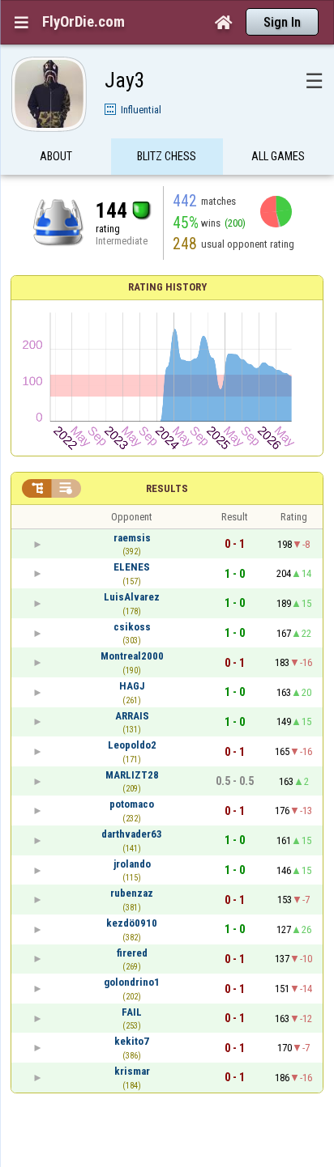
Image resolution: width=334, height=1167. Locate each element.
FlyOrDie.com (83, 22)
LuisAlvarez (132, 597)
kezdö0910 (131, 923)
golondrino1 (132, 982)
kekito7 (131, 1041)
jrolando (132, 864)
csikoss (132, 627)
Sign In (282, 22)
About (56, 156)
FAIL (132, 1012)
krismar (132, 1071)
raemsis (132, 538)
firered (132, 953)
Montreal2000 (132, 656)
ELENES (131, 567)
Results (167, 488)
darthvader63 (131, 834)
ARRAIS (132, 716)
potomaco (131, 804)
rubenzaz (131, 893)
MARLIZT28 (132, 775)
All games (278, 156)
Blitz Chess (166, 156)
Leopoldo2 (132, 745)
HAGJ (132, 686)
